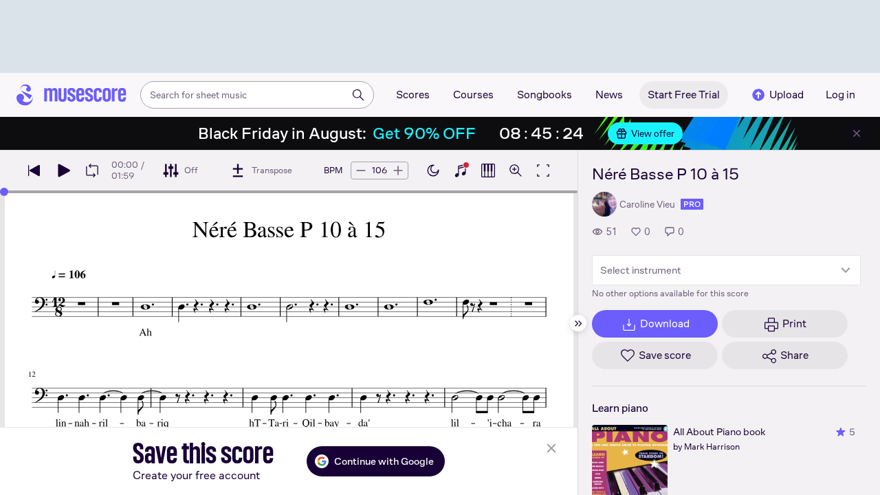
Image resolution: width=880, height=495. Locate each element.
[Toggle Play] (63, 170)
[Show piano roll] (488, 170)
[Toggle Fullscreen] (543, 170)
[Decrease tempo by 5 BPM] (361, 170)
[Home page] (71, 95)
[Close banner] (856, 133)
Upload (786, 94)
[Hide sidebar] (578, 323)
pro (692, 204)
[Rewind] (34, 170)
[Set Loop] (92, 170)
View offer (652, 133)
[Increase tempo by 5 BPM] (398, 170)
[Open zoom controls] (515, 170)
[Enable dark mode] (433, 170)
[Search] (358, 95)
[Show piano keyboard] (460, 170)
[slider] (4, 192)
